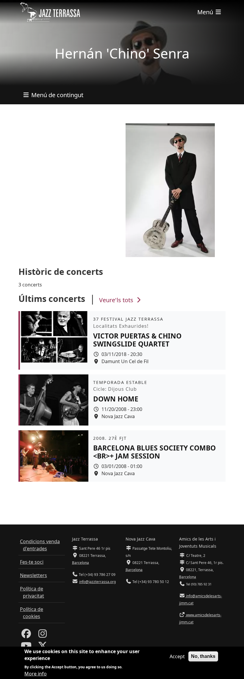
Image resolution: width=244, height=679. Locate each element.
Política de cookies (31, 613)
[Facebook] (26, 635)
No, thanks (203, 656)
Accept (177, 656)
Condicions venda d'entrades (40, 545)
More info (35, 673)
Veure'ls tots (117, 300)
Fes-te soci (31, 562)
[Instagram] (43, 635)
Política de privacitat (32, 592)
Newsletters (33, 575)
